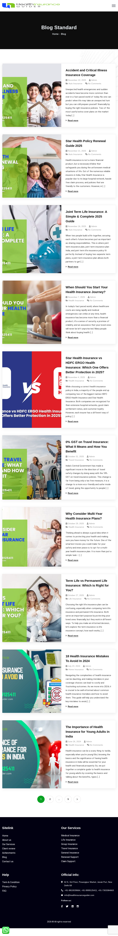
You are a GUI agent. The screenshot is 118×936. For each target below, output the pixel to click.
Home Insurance (76, 669)
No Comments (94, 83)
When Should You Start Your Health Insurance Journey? (87, 289)
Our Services (8, 844)
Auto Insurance (75, 83)
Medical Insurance (70, 835)
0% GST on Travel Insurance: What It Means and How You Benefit (87, 446)
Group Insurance (69, 844)
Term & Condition (11, 882)
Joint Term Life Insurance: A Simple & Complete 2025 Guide (86, 216)
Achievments (8, 852)
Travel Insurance (76, 460)
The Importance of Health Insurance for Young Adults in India (88, 731)
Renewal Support (70, 857)
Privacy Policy (9, 886)
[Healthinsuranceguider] (31, 5)
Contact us (7, 861)
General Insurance (70, 852)
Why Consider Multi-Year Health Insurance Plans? (84, 516)
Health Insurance (76, 300)
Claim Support (68, 861)
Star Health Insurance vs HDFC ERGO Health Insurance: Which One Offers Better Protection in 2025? (87, 365)
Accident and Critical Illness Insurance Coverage (86, 72)
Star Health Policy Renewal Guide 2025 (86, 143)
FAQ (4, 890)
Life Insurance (74, 599)
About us (6, 840)
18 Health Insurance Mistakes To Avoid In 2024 (87, 658)
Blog (4, 857)
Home (55, 34)
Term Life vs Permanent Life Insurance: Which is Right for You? (87, 585)
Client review (8, 848)
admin (94, 80)
